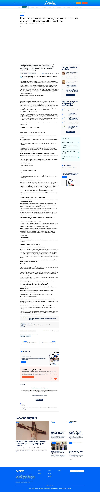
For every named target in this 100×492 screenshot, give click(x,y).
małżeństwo (28, 336)
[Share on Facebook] (50, 73)
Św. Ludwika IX (54, 4)
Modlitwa (24, 7)
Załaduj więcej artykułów (70, 94)
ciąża (70, 422)
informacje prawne (47, 488)
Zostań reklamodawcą (54, 488)
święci (18, 422)
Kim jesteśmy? (41, 488)
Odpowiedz (21, 409)
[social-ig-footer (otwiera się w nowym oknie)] (52, 485)
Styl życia (44, 7)
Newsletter (50, 472)
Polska (81, 7)
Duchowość (38, 7)
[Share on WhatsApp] (58, 73)
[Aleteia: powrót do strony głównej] (50, 2)
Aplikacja (49, 473)
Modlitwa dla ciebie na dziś (69, 157)
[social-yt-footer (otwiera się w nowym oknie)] (47, 485)
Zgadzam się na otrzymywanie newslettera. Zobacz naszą (33, 359)
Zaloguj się (74, 2)
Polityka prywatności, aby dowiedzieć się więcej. (70, 174)
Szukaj (26, 2)
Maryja (53, 422)
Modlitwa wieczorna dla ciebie (69, 146)
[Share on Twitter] (54, 73)
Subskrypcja (50, 475)
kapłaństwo (54, 442)
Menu (19, 7)
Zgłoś (25, 409)
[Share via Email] (56, 73)
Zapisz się (23, 361)
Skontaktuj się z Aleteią (62, 488)
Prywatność (69, 488)
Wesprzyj (84, 2)
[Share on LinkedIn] (52, 73)
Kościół (64, 7)
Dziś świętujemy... (67, 142)
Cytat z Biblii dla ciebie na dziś (69, 152)
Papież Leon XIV (70, 7)
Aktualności (59, 7)
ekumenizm (23, 336)
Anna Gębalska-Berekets (32, 23)
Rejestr (78, 2)
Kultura (54, 7)
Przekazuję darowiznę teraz (27, 377)
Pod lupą (49, 7)
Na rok (59, 472)
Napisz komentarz (39, 399)
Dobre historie (32, 7)
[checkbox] (21, 358)
